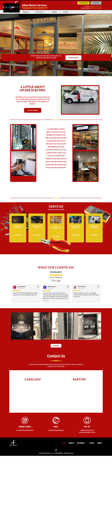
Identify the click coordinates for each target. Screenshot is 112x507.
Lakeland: (87, 430)
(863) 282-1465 (96, 8)
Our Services (39, 12)
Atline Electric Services (34, 5)
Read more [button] (46, 300)
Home (63, 443)
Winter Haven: (87, 432)
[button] (100, 293)
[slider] (3, 7)
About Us (26, 12)
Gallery (54, 12)
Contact (65, 12)
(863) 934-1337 (96, 6)
